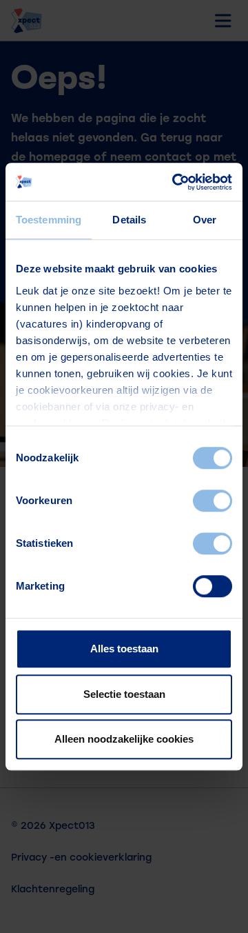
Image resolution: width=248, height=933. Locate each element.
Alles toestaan (124, 648)
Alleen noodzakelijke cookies (124, 739)
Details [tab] (129, 219)
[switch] (212, 501)
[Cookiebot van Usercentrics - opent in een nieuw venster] (175, 182)
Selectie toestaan (124, 694)
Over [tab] (204, 219)
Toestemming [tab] (48, 219)
